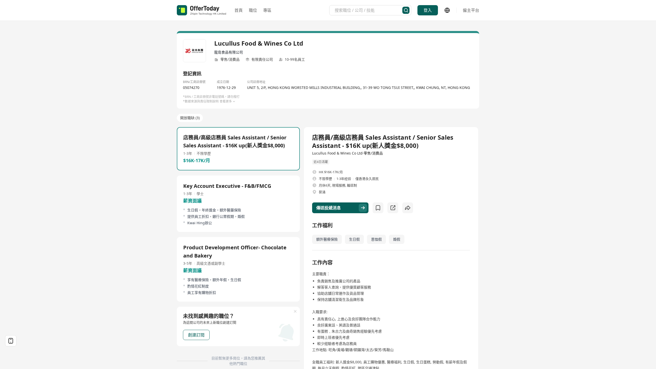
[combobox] (368, 10)
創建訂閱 (196, 335)
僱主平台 (471, 10)
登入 (428, 10)
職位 (253, 10)
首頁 (238, 10)
